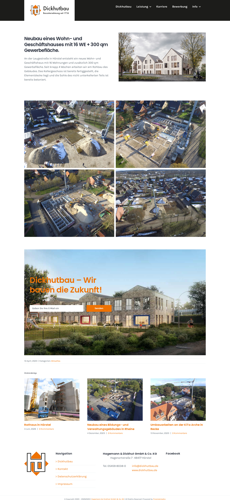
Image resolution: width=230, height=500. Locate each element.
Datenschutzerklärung (72, 476)
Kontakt (63, 469)
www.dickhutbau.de (144, 470)
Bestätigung (38, 319)
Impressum (65, 484)
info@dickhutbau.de (145, 466)
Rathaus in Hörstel (37, 425)
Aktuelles (55, 361)
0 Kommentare (46, 429)
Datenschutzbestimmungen (57, 326)
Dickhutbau (65, 461)
